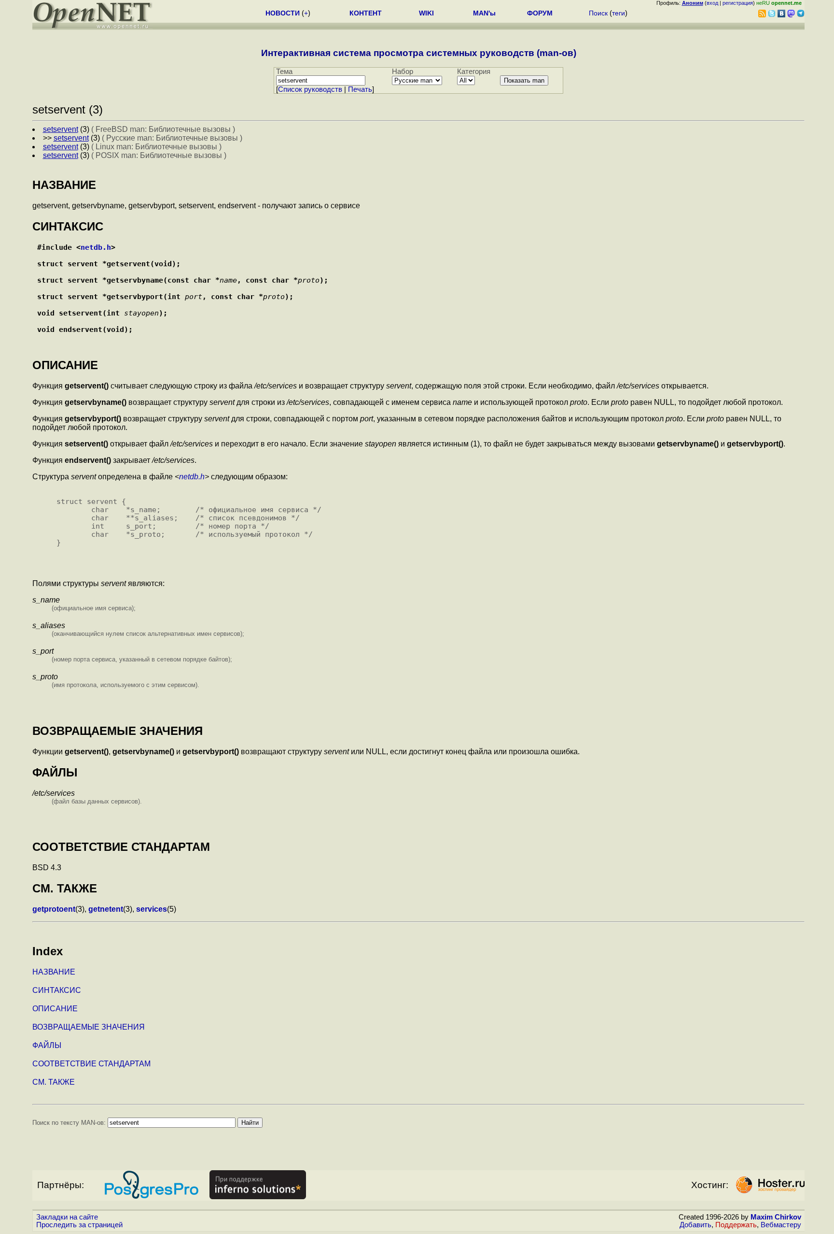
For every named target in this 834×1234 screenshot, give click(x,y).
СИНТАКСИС (56, 990)
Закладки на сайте (67, 1217)
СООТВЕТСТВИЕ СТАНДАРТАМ (91, 1064)
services (151, 909)
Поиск (598, 13)
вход (712, 3)
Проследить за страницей (79, 1225)
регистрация (738, 3)
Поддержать (736, 1225)
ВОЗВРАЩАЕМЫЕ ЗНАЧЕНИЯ (88, 1027)
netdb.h (96, 247)
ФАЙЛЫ (46, 1045)
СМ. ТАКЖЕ (53, 1082)
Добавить (695, 1225)
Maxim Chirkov (776, 1217)
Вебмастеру (781, 1225)
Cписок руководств (310, 89)
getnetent (105, 909)
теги (618, 13)
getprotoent (53, 909)
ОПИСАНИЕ (55, 1008)
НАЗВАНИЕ (53, 972)
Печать (360, 89)
